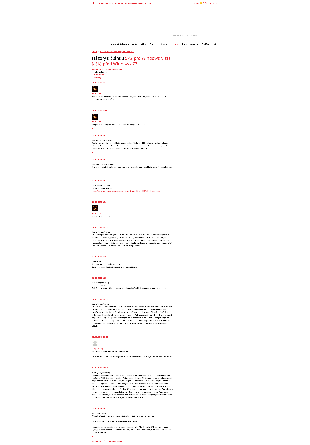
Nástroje (165, 44)
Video (143, 44)
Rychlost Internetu (113, 44)
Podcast (153, 44)
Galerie (217, 44)
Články (121, 44)
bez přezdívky (97, 348)
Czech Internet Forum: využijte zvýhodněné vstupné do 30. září (125, 3)
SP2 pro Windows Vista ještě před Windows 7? (117, 52)
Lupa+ (176, 44)
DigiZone (206, 44)
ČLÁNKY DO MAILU (210, 3)
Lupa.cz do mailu (190, 44)
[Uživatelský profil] (95, 91)
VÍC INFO (196, 3)
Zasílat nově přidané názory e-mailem (107, 69)
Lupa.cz (94, 52)
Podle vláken (98, 74)
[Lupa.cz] (95, 3)
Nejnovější (97, 77)
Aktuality (132, 44)
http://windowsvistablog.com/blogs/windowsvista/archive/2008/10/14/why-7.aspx (126, 191)
